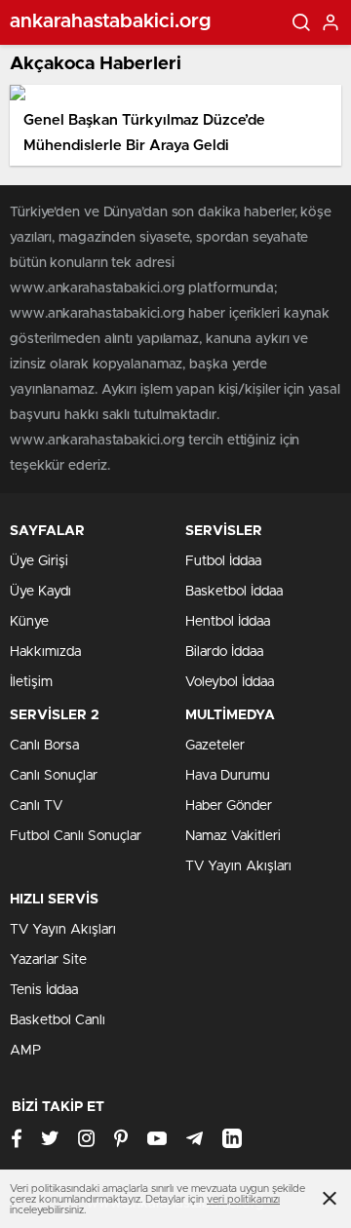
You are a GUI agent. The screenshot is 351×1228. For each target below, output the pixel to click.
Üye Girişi (39, 561)
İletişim (31, 682)
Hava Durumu (227, 776)
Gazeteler (215, 745)
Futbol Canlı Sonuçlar (75, 836)
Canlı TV (36, 806)
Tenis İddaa (44, 990)
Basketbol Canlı (57, 1020)
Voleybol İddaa (229, 682)
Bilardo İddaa (224, 652)
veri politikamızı (243, 1199)
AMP (25, 1050)
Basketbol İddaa (234, 591)
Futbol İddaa (223, 561)
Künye (29, 622)
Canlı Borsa (44, 745)
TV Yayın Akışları (238, 866)
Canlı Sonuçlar (54, 776)
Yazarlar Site (48, 960)
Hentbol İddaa (227, 622)
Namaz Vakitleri (233, 836)
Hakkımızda (45, 652)
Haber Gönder (228, 806)
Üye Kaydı (40, 591)
